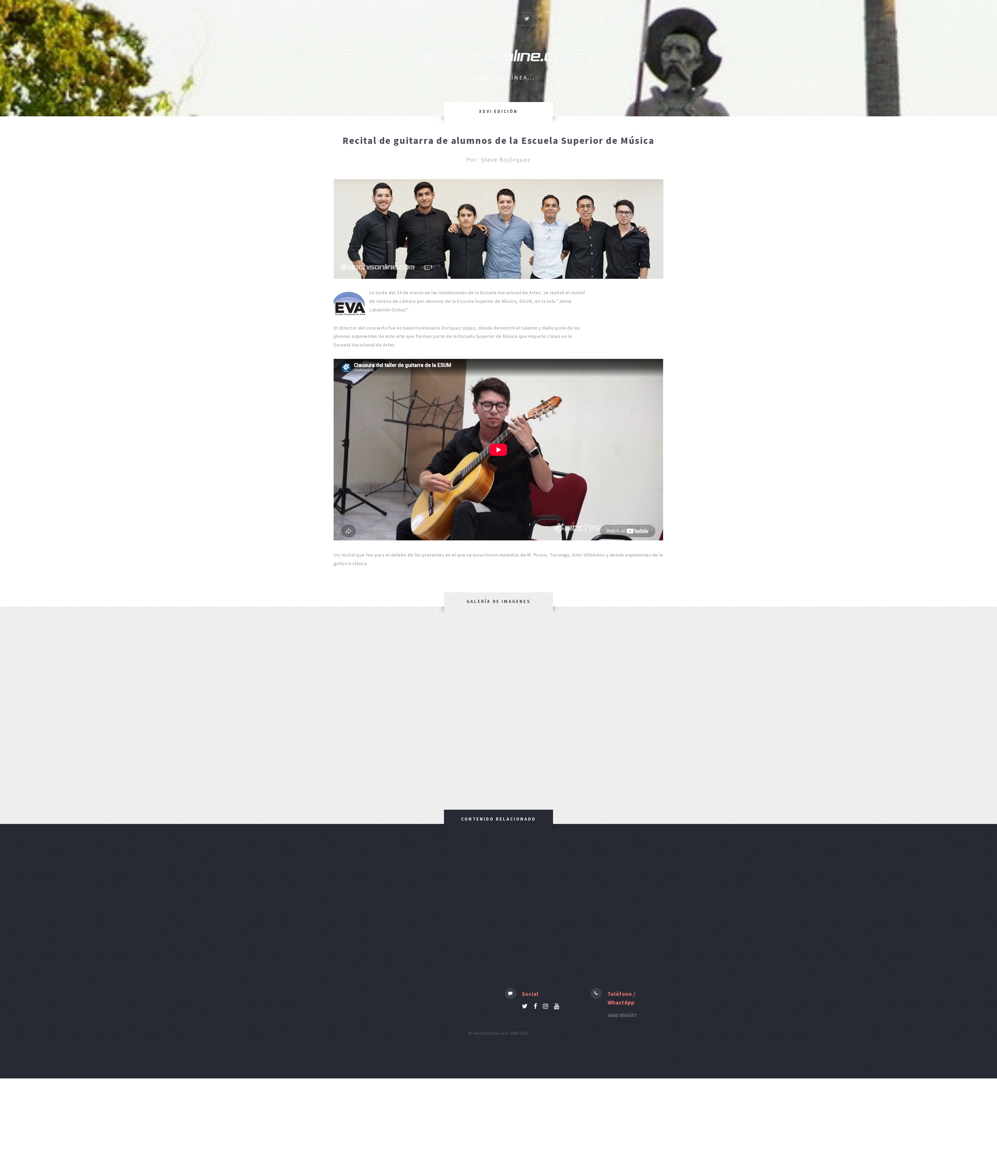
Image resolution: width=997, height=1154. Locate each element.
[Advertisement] (498, 921)
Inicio (399, 19)
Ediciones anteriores (458, 19)
